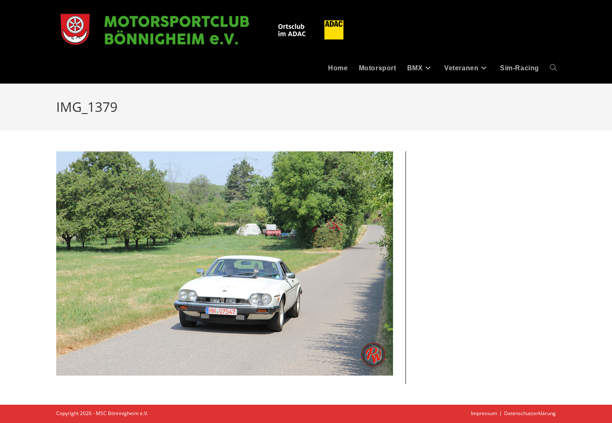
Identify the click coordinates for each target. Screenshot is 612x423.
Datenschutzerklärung (530, 413)
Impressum (484, 413)
